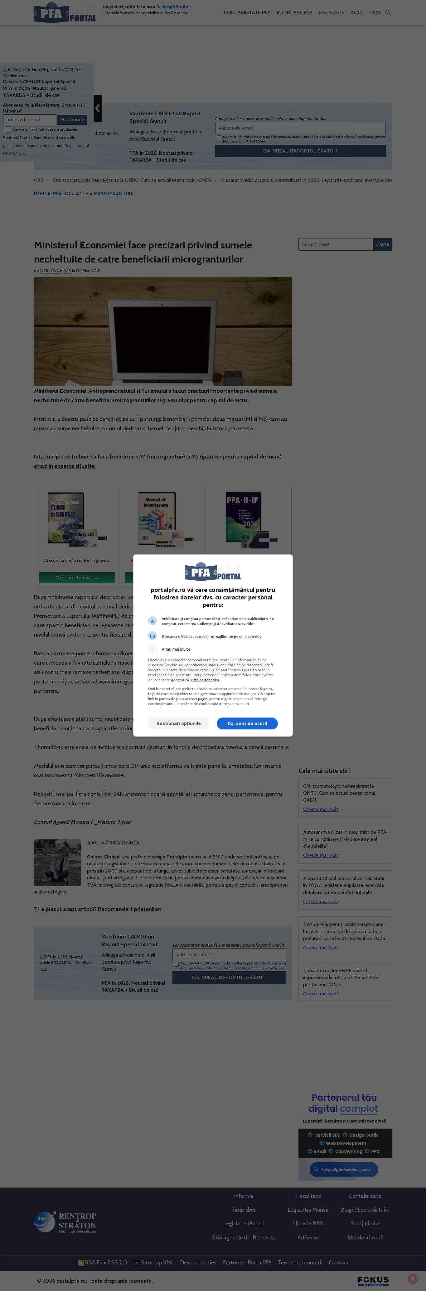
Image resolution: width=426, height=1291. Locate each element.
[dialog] (213, 645)
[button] (213, 649)
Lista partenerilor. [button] (205, 680)
